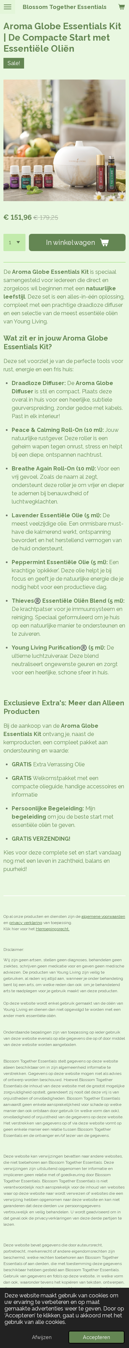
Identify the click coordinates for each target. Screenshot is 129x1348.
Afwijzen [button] (42, 1337)
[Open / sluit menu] (7, 7)
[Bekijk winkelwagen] (121, 7)
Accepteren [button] (96, 1337)
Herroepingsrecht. (52, 928)
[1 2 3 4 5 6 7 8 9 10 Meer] (14, 242)
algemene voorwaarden (103, 916)
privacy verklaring (25, 922)
